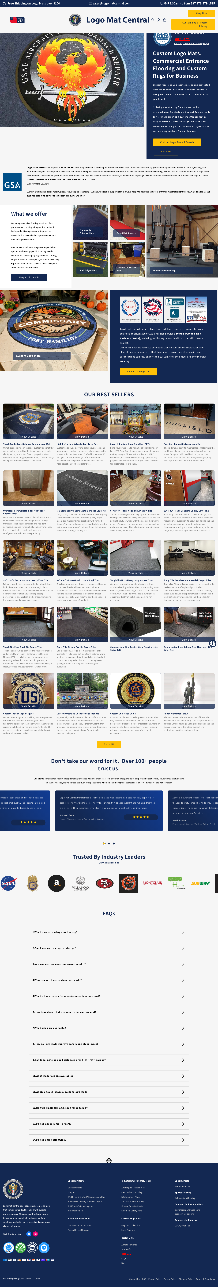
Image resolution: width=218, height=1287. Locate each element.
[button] (152, 19)
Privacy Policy (155, 1279)
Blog (123, 1263)
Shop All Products (29, 277)
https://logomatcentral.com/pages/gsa (191, 43)
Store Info (126, 1249)
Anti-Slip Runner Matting (132, 1201)
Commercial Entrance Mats (187, 1210)
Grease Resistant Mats (132, 1206)
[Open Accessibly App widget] (109, 1160)
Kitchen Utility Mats (130, 1197)
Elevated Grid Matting (131, 1192)
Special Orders (75, 1187)
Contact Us (134, 1279)
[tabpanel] (72, 76)
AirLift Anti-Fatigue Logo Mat (81, 1206)
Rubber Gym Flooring (185, 1198)
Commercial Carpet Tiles (79, 1225)
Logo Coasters (128, 1230)
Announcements (129, 1244)
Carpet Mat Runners (184, 1214)
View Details (29, 437)
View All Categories (138, 371)
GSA (144, 1279)
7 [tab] (84, 120)
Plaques (71, 1192)
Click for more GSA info (38, 183)
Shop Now (201, 13)
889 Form (182, 39)
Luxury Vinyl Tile (182, 1225)
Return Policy (170, 1279)
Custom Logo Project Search (177, 142)
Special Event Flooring (78, 1230)
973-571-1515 (206, 3)
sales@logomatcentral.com (112, 3)
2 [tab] (60, 120)
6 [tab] (79, 119)
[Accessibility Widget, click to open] (212, 643)
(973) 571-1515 (195, 121)
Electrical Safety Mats (131, 1210)
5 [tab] (74, 120)
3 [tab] (65, 120)
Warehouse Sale (75, 1210)
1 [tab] (55, 120)
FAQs (123, 1258)
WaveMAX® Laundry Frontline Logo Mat (86, 1201)
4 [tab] (70, 120)
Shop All (166, 151)
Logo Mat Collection (130, 1225)
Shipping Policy (186, 1279)
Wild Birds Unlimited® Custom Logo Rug (86, 1197)
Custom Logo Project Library (194, 24)
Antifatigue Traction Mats (133, 1187)
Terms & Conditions (205, 1279)
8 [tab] (89, 120)
